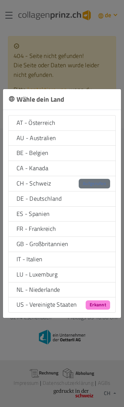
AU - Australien (36, 137)
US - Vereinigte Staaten (61, 304)
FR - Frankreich (36, 228)
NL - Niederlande (38, 289)
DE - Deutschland (39, 198)
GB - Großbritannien (42, 243)
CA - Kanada (32, 168)
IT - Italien (29, 259)
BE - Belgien (32, 152)
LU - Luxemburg (37, 274)
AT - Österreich (36, 122)
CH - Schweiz (61, 183)
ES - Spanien (33, 213)
